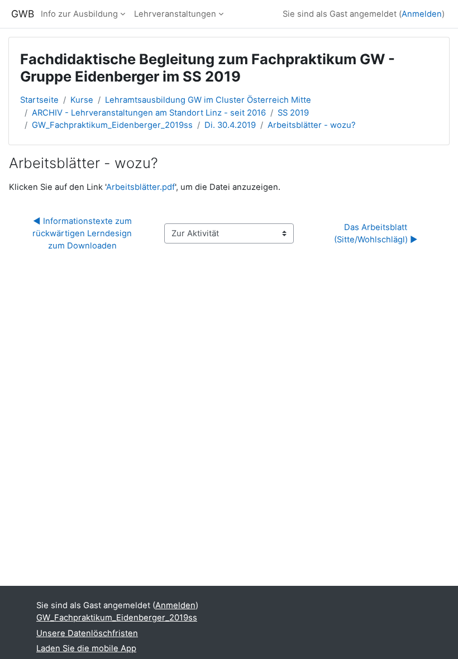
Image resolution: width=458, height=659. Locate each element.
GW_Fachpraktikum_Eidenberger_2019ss (112, 125)
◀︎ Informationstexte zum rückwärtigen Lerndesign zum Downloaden (83, 233)
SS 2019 (293, 113)
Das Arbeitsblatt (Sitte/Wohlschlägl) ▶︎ (376, 233)
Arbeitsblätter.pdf (140, 187)
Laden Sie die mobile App (86, 648)
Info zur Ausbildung (79, 14)
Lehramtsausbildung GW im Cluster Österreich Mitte (208, 100)
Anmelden (422, 14)
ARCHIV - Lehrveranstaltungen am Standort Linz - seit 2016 (149, 113)
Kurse (81, 100)
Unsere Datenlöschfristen (87, 633)
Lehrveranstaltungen (175, 14)
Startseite (39, 100)
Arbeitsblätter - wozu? (312, 125)
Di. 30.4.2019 (230, 125)
